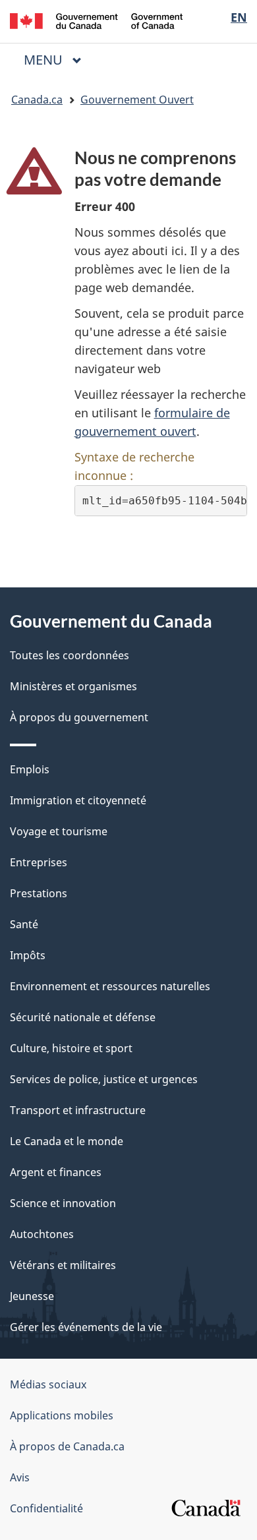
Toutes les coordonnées (69, 655)
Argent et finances (55, 1172)
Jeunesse (32, 1296)
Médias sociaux (48, 1384)
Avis (20, 1477)
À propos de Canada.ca (67, 1446)
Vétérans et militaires (63, 1265)
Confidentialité (46, 1508)
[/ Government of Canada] (96, 20)
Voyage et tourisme (58, 831)
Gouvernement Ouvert (137, 99)
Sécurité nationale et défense (83, 1017)
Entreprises (38, 862)
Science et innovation (63, 1203)
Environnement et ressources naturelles (110, 986)
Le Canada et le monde (66, 1141)
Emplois (29, 769)
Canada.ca (37, 99)
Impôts (27, 955)
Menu (58, 60)
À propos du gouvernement (79, 717)
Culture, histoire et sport (71, 1048)
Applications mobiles (61, 1415)
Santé (24, 924)
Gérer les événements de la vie (86, 1327)
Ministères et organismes (73, 686)
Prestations (38, 893)
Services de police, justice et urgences (104, 1079)
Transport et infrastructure (78, 1110)
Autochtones (42, 1234)
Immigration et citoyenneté (78, 800)
